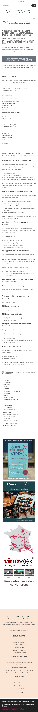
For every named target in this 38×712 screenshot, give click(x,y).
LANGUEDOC (8, 408)
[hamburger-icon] (34, 18)
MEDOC (6, 387)
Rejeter (14, 709)
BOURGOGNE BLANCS (10, 416)
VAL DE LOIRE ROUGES (11, 421)
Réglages (22, 709)
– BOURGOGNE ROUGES (10, 414)
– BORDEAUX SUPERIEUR (10, 400)
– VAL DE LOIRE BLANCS (10, 423)
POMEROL (7, 393)
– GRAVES (6, 395)
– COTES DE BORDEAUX (10, 397)
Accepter (5, 709)
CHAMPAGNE (8, 405)
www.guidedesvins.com (11, 356)
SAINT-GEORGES (7, 95)
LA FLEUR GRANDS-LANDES (10, 103)
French (22, 1)
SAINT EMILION (8, 389)
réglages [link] (4, 706)
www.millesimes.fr (9, 358)
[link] (34, 704)
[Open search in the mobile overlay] (19, 5)
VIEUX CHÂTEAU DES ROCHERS (11, 112)
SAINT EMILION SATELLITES (12, 391)
